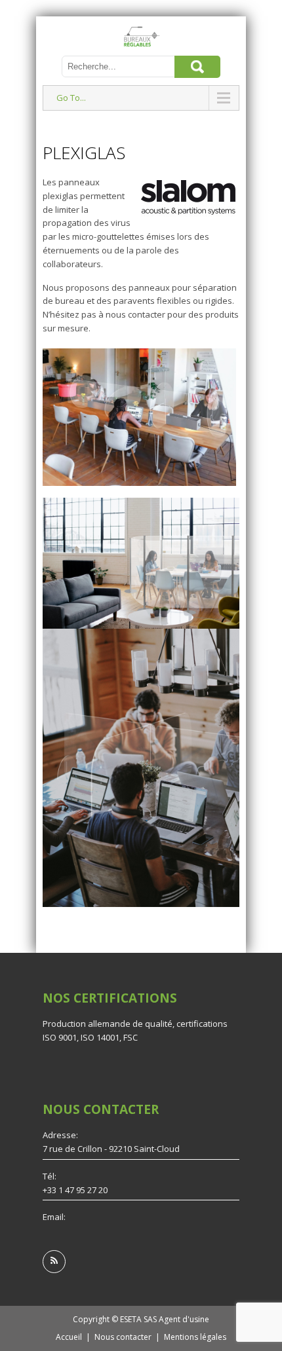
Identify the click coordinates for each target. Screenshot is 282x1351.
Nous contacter (122, 1336)
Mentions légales (195, 1336)
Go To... (71, 97)
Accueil (69, 1336)
